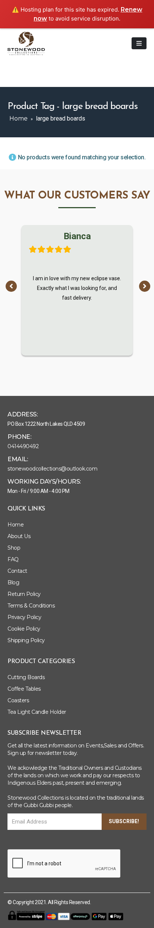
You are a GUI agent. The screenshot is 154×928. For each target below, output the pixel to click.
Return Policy (24, 594)
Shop (13, 547)
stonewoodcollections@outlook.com (52, 468)
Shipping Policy (26, 640)
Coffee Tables (24, 688)
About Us (18, 536)
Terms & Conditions (31, 605)
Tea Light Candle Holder (36, 712)
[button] (11, 286)
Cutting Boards (25, 677)
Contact (17, 571)
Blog (13, 582)
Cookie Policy (23, 628)
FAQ (13, 559)
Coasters (18, 700)
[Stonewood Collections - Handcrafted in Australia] (26, 43)
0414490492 (22, 446)
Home (18, 118)
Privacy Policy (24, 617)
